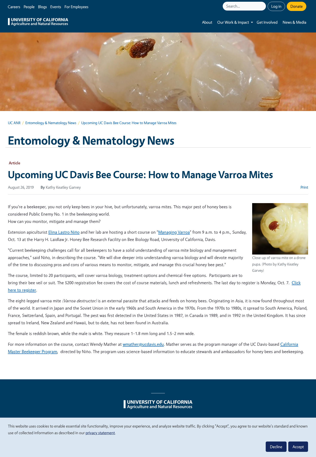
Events (55, 6)
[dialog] (158, 437)
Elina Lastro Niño (64, 232)
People (29, 6)
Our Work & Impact (233, 22)
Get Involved (267, 22)
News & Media (294, 22)
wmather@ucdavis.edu (143, 344)
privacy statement (100, 432)
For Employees (76, 6)
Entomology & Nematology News (50, 122)
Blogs (42, 6)
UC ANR (14, 122)
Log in (276, 6)
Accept (298, 446)
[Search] (263, 6)
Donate (296, 6)
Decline (276, 446)
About (207, 22)
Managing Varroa (174, 232)
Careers (14, 6)
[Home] (38, 22)
